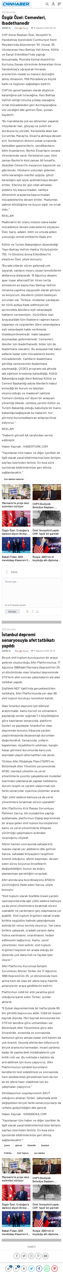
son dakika (39, 1153)
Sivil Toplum (23, 1153)
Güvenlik (31, 1145)
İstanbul (45, 1145)
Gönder (12, 611)
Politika (8, 1153)
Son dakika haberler (14, 479)
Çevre (7, 1145)
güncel (18, 1145)
